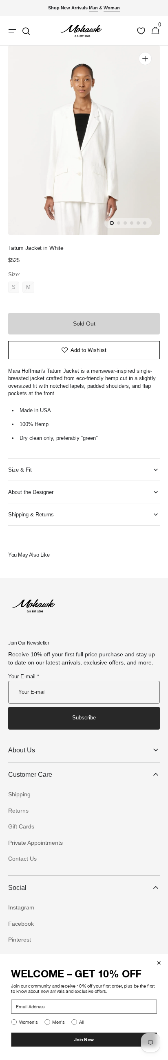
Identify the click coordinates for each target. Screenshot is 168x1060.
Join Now (84, 1039)
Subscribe (84, 718)
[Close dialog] (158, 962)
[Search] (26, 31)
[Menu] (12, 31)
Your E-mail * (23, 676)
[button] (155, 31)
